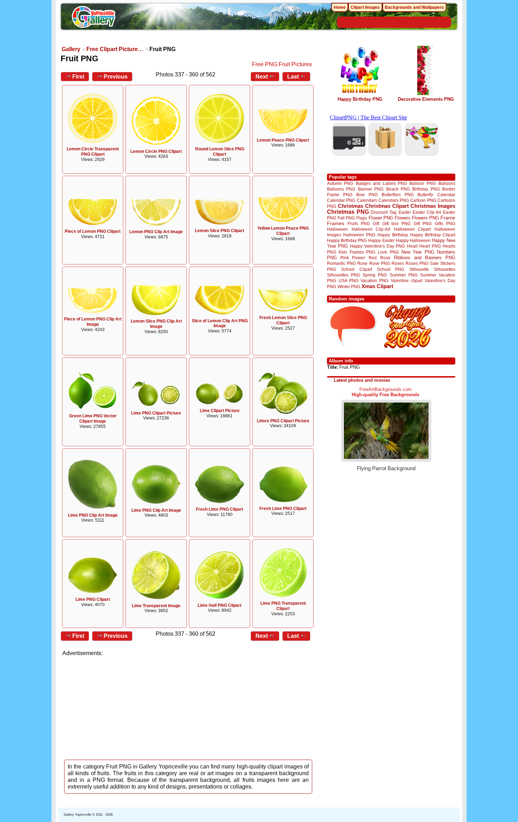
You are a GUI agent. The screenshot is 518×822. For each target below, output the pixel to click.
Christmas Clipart (387, 206)
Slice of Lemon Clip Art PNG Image (220, 323)
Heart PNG (429, 246)
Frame (447, 217)
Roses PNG (417, 263)
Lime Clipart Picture (220, 410)
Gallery (71, 49)
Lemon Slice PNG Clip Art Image (156, 324)
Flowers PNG (425, 217)
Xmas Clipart (377, 286)
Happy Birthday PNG (360, 99)
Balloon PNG (422, 183)
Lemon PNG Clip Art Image (156, 231)
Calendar (446, 194)
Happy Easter (381, 240)
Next (261, 77)
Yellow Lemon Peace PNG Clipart (283, 231)
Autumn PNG (340, 183)
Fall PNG (346, 218)
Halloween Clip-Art (371, 229)
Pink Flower (352, 257)
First (78, 77)
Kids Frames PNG (357, 252)
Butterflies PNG (398, 194)
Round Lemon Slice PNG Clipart (219, 152)
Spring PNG (375, 275)
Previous (116, 77)
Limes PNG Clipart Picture (283, 420)
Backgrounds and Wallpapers (414, 7)
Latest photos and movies (362, 380)
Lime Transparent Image (156, 605)
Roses (397, 263)
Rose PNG (379, 263)
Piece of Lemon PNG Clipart (93, 231)
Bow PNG (367, 194)
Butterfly (425, 194)
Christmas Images (433, 206)
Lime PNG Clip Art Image (93, 515)
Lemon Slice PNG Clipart (219, 230)
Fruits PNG (358, 223)
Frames (335, 223)
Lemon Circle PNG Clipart (156, 151)
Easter (405, 212)
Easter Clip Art (427, 212)
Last (293, 77)
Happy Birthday (392, 234)
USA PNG (348, 280)
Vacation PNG (374, 280)
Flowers (403, 217)
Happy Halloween (413, 240)
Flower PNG (381, 217)
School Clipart (356, 269)
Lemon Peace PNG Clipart (283, 140)
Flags (361, 218)
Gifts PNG (445, 223)
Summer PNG (404, 275)
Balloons (446, 183)
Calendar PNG (341, 200)
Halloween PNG (359, 234)
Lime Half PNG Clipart (219, 605)
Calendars (367, 200)
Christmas (350, 206)
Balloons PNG (341, 189)
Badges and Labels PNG (381, 183)
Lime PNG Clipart (92, 599)
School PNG (390, 269)
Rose (362, 263)
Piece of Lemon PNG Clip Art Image (93, 322)
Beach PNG (398, 189)
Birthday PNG (425, 189)
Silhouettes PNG (343, 275)
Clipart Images (365, 7)
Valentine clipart (407, 280)
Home (340, 7)
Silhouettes (444, 269)
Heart (412, 246)
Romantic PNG (341, 263)
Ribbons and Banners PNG (424, 257)
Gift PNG (423, 223)
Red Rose (379, 257)
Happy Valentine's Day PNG (377, 246)
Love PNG (388, 252)
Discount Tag (383, 212)
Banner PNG (370, 189)
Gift (376, 223)
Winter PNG (349, 286)
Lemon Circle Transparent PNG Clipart (93, 152)
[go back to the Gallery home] (93, 18)
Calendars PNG (393, 200)
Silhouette (419, 269)
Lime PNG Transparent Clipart (283, 606)
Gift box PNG (396, 223)
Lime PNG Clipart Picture (156, 413)
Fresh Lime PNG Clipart (219, 509)
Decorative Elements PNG (426, 99)
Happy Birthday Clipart (432, 234)
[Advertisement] (188, 706)
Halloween (337, 229)
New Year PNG (417, 252)
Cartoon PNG (423, 200)
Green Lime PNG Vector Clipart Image (93, 418)
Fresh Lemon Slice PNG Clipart (283, 320)
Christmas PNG (348, 212)
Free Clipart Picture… (114, 49)
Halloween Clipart (412, 229)
